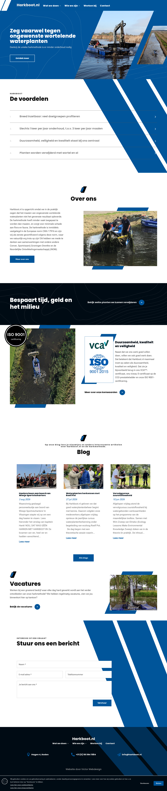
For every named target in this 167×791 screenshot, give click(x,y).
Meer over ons (22, 259)
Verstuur (102, 703)
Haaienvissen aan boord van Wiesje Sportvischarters (35, 494)
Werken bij (90, 6)
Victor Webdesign (91, 769)
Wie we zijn (71, 6)
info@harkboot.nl (132, 754)
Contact (105, 6)
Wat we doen (51, 6)
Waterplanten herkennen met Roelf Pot (83, 494)
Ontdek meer (22, 58)
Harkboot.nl (28, 5)
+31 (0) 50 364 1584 (86, 754)
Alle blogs (83, 558)
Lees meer (24, 541)
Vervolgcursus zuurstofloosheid (122, 494)
